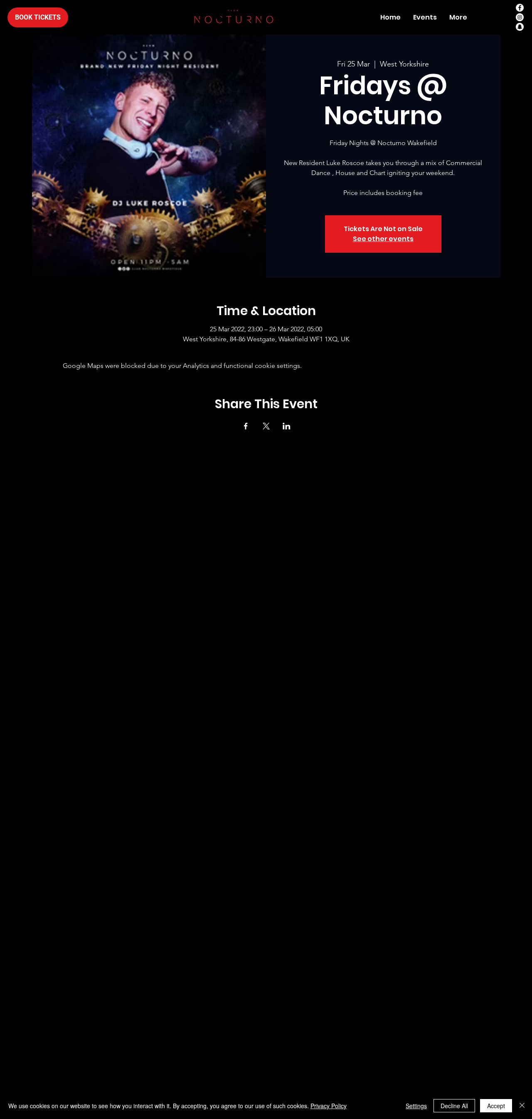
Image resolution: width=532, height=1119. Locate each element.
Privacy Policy (328, 1106)
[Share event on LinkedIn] (287, 426)
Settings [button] (416, 1106)
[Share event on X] (266, 426)
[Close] (522, 1105)
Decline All (454, 1106)
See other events (383, 239)
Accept (496, 1106)
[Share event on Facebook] (246, 426)
